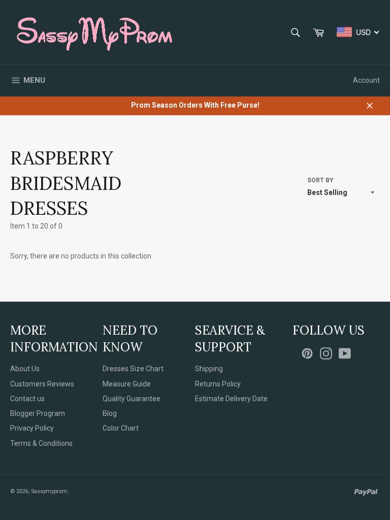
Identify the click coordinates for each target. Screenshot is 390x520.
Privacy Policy (32, 428)
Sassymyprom (49, 491)
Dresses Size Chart (133, 369)
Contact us (27, 399)
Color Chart (121, 428)
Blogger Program (37, 413)
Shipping (209, 369)
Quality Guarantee (131, 399)
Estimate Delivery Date (231, 399)
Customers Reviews (42, 384)
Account (366, 80)
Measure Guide (127, 384)
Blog (110, 413)
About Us (25, 369)
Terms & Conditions (41, 443)
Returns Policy (218, 384)
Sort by (320, 180)
